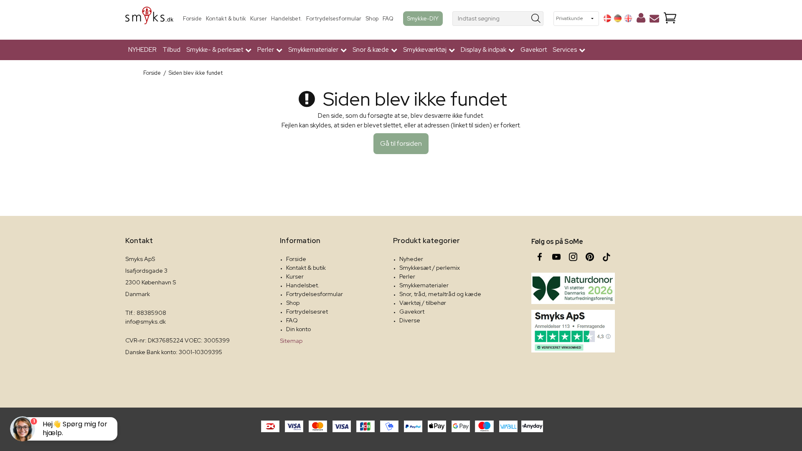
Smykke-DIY (423, 18)
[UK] (628, 18)
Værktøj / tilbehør (422, 303)
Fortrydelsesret (307, 311)
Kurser (258, 18)
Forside (192, 18)
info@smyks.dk (145, 321)
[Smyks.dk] (149, 18)
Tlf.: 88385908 (145, 313)
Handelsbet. (286, 18)
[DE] (618, 18)
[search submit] (536, 18)
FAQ (388, 18)
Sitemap (291, 341)
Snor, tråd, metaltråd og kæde (440, 294)
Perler (407, 276)
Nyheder (411, 259)
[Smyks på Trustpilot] (573, 331)
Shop (371, 18)
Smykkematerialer (424, 285)
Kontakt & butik (226, 18)
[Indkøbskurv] (670, 18)
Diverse (409, 320)
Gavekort (533, 50)
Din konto (298, 329)
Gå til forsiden (401, 143)
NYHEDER (142, 50)
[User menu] (641, 19)
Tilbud (171, 50)
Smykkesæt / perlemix (429, 267)
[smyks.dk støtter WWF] (573, 288)
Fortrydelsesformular (333, 18)
